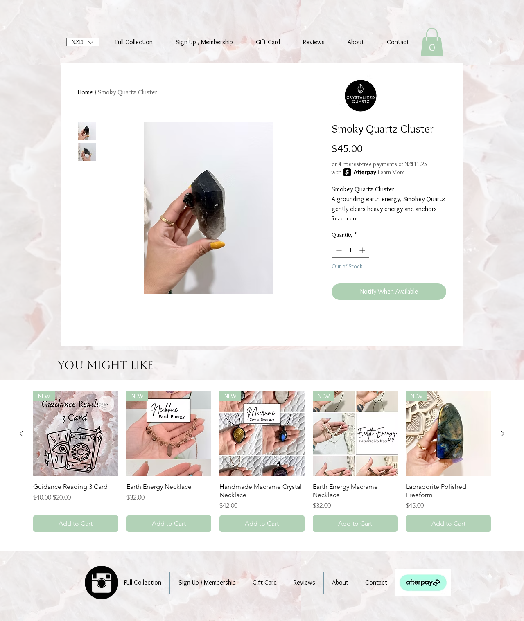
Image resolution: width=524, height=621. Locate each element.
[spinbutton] (350, 250)
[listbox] (82, 42)
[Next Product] (503, 434)
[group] (262, 462)
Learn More (391, 172)
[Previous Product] (21, 434)
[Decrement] (338, 250)
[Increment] (363, 250)
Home (85, 92)
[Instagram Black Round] (101, 582)
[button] (82, 42)
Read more (345, 218)
